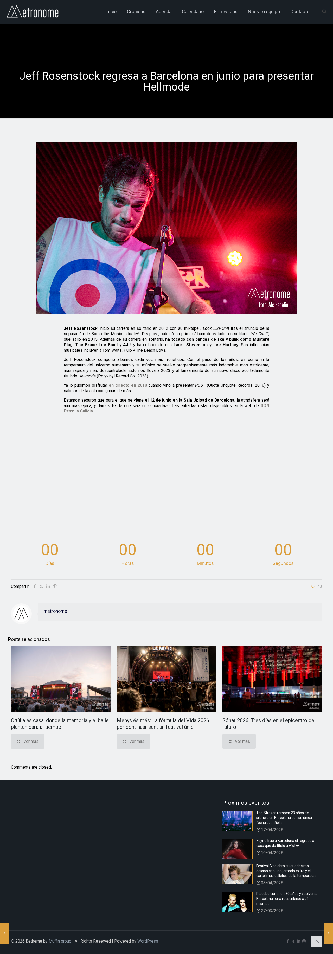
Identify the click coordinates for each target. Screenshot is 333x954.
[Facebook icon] (288, 941)
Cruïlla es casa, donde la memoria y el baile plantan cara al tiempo (60, 723)
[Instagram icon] (304, 941)
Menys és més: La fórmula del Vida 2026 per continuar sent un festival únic (163, 723)
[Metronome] (33, 11)
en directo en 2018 (128, 385)
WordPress (147, 941)
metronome (55, 611)
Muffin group (60, 941)
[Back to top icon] (316, 941)
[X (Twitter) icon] (293, 941)
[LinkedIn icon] (298, 941)
